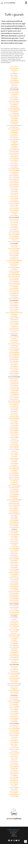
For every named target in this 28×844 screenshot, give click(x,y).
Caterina (14, 264)
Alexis (14, 739)
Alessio (14, 399)
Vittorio (14, 364)
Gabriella (14, 168)
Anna (14, 80)
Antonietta (14, 279)
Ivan (14, 245)
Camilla (14, 584)
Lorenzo (14, 260)
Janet (14, 286)
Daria (14, 257)
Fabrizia (14, 687)
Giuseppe (14, 97)
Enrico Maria (14, 92)
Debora (14, 75)
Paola (14, 189)
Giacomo (14, 177)
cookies (13, 834)
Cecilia (14, 269)
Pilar (14, 685)
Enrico (14, 99)
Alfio (14, 122)
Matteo (14, 151)
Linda (14, 331)
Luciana (14, 441)
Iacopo (14, 125)
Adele (14, 293)
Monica (14, 574)
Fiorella (14, 408)
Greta (14, 278)
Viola (14, 668)
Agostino (14, 330)
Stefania (14, 193)
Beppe (14, 766)
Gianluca (14, 241)
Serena (14, 727)
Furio (14, 704)
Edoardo (14, 271)
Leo (14, 130)
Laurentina (14, 397)
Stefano (14, 196)
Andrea (14, 116)
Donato (14, 188)
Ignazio (14, 297)
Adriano (14, 84)
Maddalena (14, 655)
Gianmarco (14, 753)
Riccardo (14, 519)
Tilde (14, 240)
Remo (14, 146)
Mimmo (14, 175)
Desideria (14, 657)
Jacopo (14, 292)
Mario (14, 104)
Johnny (14, 571)
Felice (14, 259)
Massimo (14, 253)
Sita (14, 106)
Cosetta (14, 422)
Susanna (14, 548)
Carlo (14, 250)
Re (14, 688)
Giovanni (14, 354)
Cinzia (14, 747)
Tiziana (14, 763)
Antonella (14, 428)
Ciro (14, 635)
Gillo (14, 624)
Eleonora (14, 765)
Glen (14, 144)
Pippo (14, 512)
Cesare (14, 345)
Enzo (14, 527)
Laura (14, 142)
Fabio (14, 567)
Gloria (14, 467)
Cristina (14, 231)
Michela (14, 558)
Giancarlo (14, 274)
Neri (14, 482)
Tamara (14, 77)
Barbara (14, 600)
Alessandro (14, 82)
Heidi (14, 392)
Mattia (14, 186)
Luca (14, 172)
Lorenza (14, 404)
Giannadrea (14, 591)
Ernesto (14, 347)
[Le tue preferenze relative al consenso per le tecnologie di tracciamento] (25, 841)
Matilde (14, 108)
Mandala (14, 768)
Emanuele (14, 139)
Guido (14, 411)
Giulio (14, 439)
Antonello (14, 389)
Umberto (14, 234)
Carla (14, 78)
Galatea (14, 650)
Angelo (14, 182)
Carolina (14, 198)
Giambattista (14, 101)
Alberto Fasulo (14, 66)
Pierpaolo (14, 796)
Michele (14, 597)
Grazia (14, 780)
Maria (14, 267)
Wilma (14, 420)
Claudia (14, 699)
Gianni (14, 671)
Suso (14, 201)
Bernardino (14, 794)
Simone (14, 659)
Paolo (14, 532)
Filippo (14, 380)
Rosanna (14, 713)
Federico (14, 103)
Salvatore (14, 285)
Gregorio (14, 577)
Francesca (14, 115)
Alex (14, 409)
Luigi (14, 461)
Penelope (14, 153)
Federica (14, 155)
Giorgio (14, 87)
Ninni (14, 165)
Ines (14, 775)
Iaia (14, 338)
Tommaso (14, 90)
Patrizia (14, 184)
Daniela (14, 359)
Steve (14, 295)
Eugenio (14, 179)
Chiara (14, 191)
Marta (14, 740)
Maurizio (14, 160)
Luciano (14, 113)
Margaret (14, 503)
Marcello (14, 413)
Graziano (14, 304)
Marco (14, 123)
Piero (14, 272)
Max (14, 371)
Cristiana (14, 321)
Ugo (14, 214)
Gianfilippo (14, 595)
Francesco (14, 163)
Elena (14, 732)
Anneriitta (14, 219)
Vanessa (14, 607)
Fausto (14, 162)
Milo (14, 751)
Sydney (14, 720)
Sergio (14, 772)
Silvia (14, 266)
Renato (14, 281)
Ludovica (14, 647)
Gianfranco (14, 170)
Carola (14, 737)
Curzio (14, 472)
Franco (14, 134)
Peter (14, 480)
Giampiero (14, 416)
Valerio (14, 288)
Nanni (14, 451)
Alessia (14, 111)
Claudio (14, 236)
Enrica (14, 229)
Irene (14, 141)
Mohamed (14, 401)
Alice (14, 770)
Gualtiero (14, 675)
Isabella (14, 73)
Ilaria (14, 342)
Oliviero (14, 305)
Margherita (14, 333)
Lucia (14, 498)
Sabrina (14, 402)
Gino (14, 777)
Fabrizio (14, 136)
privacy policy (13, 832)
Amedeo (14, 565)
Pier (14, 344)
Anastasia (14, 513)
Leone (14, 623)
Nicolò (14, 499)
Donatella (14, 156)
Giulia (14, 70)
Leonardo (14, 324)
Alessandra (14, 68)
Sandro (14, 598)
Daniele (14, 118)
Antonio (14, 181)
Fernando (14, 363)
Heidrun (14, 709)
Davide (14, 224)
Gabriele (14, 690)
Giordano (14, 508)
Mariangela (14, 110)
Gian (14, 487)
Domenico (14, 307)
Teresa (14, 200)
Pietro (14, 711)
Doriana (14, 437)
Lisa (14, 553)
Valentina (14, 350)
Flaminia (14, 385)
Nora (14, 779)
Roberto (14, 220)
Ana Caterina (14, 534)
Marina (14, 496)
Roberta (14, 435)
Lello (14, 85)
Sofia (14, 94)
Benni (14, 96)
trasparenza (14, 836)
